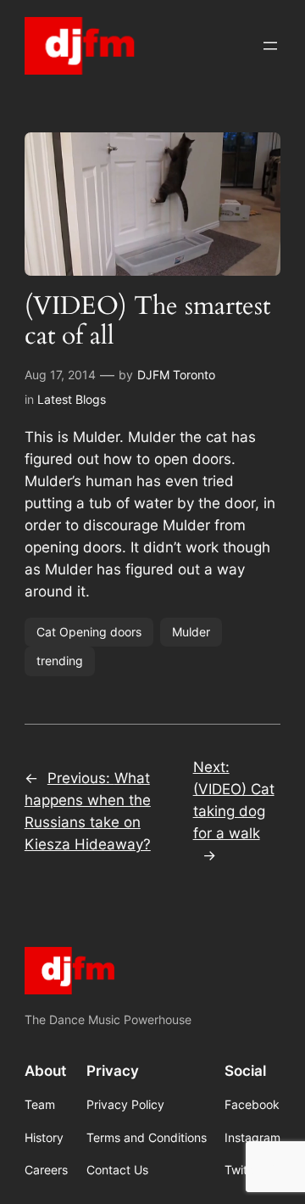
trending (59, 660)
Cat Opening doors (88, 631)
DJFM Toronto (176, 374)
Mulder (191, 631)
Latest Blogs (71, 399)
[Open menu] (270, 46)
